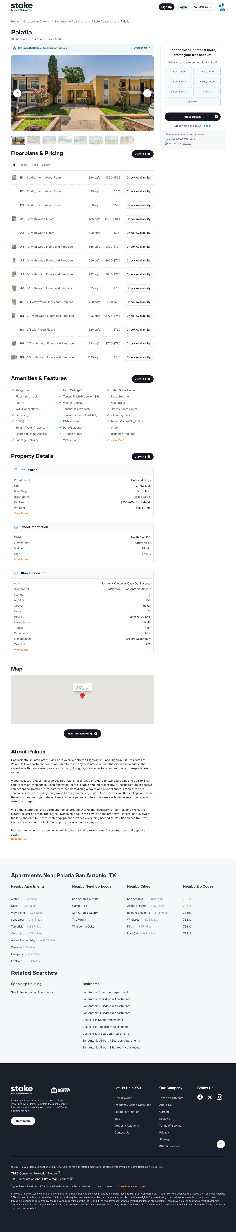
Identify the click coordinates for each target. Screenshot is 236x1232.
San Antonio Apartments (71, 21)
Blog (117, 1118)
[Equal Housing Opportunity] (60, 1090)
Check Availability (138, 177)
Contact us (23, 1121)
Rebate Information (126, 1111)
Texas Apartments (171, 1098)
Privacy (164, 1132)
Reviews (164, 1118)
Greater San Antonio (36, 21)
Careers (164, 1111)
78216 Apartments (104, 21)
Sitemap (164, 1139)
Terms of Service (170, 1125)
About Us (165, 1105)
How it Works (123, 1098)
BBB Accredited (169, 1146)
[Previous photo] (17, 93)
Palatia (21, 32)
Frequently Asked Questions (132, 1105)
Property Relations (126, 1125)
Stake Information (128, 1186)
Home (15, 21)
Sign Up (166, 7)
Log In (183, 7)
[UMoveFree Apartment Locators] (22, 1090)
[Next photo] (147, 93)
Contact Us (121, 1132)
